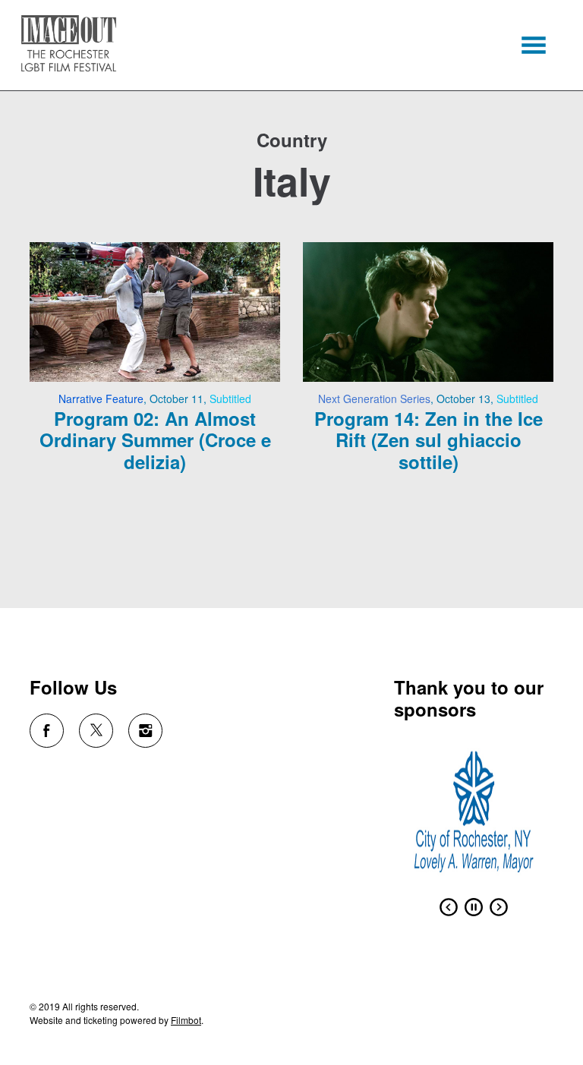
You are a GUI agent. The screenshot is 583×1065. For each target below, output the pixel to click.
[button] (533, 45)
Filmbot (186, 1019)
